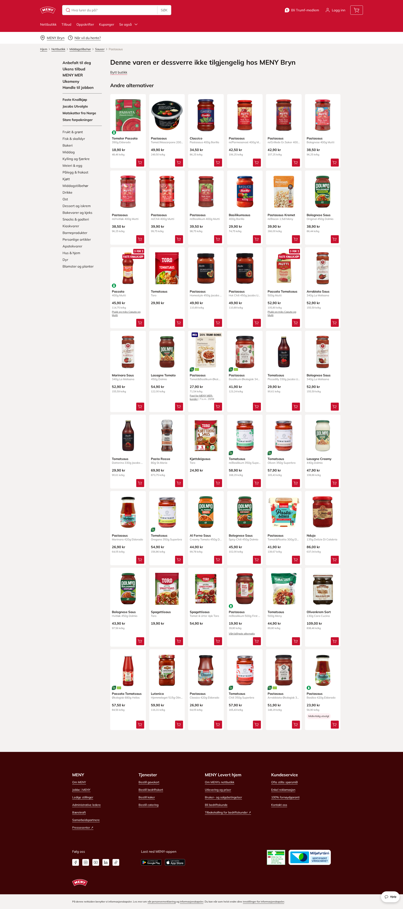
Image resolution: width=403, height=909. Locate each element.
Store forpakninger (78, 120)
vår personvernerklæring (162, 901)
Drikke (67, 192)
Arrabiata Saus (318, 291)
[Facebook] (75, 862)
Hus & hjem (71, 253)
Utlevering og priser (218, 790)
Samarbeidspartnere (86, 820)
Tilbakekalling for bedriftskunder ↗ (228, 812)
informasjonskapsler (191, 901)
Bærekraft (79, 812)
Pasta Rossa (160, 459)
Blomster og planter (78, 266)
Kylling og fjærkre (76, 159)
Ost (65, 199)
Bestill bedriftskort (151, 790)
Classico (196, 138)
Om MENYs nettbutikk (219, 782)
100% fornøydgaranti (285, 797)
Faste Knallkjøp (75, 99)
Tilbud (66, 24)
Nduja (311, 535)
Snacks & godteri (76, 219)
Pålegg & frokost (75, 172)
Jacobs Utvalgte (75, 106)
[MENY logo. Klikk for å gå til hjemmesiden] (47, 10)
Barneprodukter (75, 233)
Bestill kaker (147, 797)
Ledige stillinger (82, 797)
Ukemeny (71, 81)
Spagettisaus (161, 612)
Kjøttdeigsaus (200, 459)
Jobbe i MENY (81, 790)
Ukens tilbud (74, 69)
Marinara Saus (123, 375)
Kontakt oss (279, 805)
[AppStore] (175, 862)
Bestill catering (148, 805)
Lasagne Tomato (163, 375)
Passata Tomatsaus (282, 291)
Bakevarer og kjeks (77, 212)
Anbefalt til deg (77, 62)
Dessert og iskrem (77, 206)
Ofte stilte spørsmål (284, 782)
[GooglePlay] (151, 862)
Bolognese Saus (319, 215)
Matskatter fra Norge (79, 113)
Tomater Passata (124, 138)
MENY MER (73, 75)
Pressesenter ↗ (82, 827)
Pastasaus (159, 138)
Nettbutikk (48, 24)
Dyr (65, 259)
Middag (69, 152)
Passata (118, 291)
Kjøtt (66, 179)
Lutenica (157, 694)
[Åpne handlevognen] (356, 10)
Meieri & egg (72, 165)
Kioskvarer (71, 226)
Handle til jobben (78, 87)
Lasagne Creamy (319, 459)
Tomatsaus (159, 291)
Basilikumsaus (239, 215)
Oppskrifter (85, 24)
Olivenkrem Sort (319, 612)
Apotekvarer (72, 246)
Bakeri (68, 145)
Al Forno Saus (200, 535)
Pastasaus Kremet (281, 215)
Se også (125, 24)
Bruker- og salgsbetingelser (223, 797)
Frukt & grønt (73, 132)
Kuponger (106, 24)
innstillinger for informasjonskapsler (263, 901)
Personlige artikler (77, 239)
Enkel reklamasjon (283, 790)
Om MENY (79, 782)
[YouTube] (95, 862)
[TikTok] (116, 862)
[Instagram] (85, 862)
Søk (164, 10)
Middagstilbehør (75, 186)
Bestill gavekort (149, 782)
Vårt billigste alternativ (242, 633)
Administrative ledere (86, 805)
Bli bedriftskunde (216, 805)
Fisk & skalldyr (74, 139)
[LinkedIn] (105, 862)
